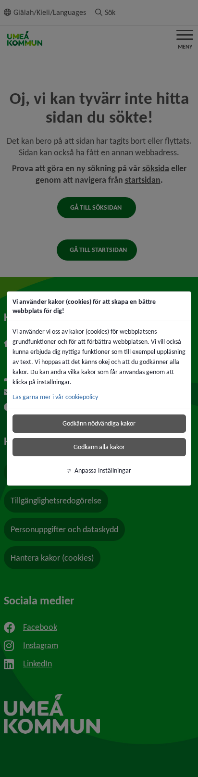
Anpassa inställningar (102, 470)
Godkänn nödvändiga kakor (99, 423)
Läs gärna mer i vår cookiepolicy (55, 397)
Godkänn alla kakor (99, 447)
